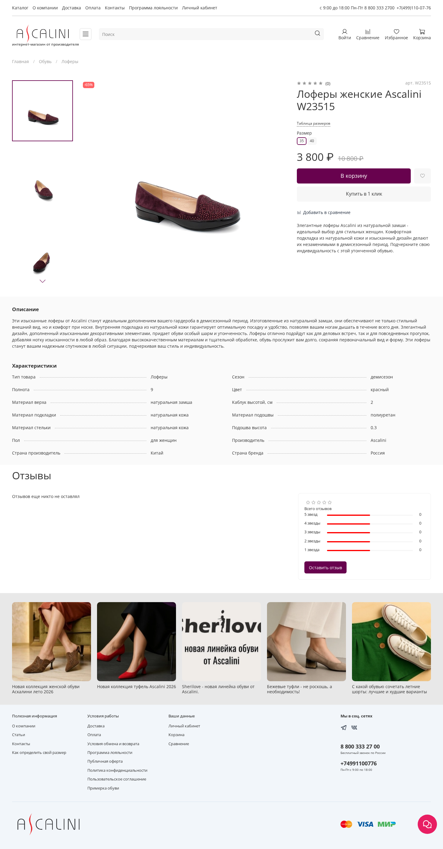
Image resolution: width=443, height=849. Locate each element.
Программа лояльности (153, 8)
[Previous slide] (92, 184)
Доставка (71, 8)
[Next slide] (42, 281)
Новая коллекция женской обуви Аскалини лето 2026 (46, 689)
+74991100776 (359, 763)
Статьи (18, 734)
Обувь (45, 61)
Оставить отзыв (325, 567)
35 (302, 140)
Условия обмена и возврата (113, 743)
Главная (20, 61)
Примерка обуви (103, 788)
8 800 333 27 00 (360, 746)
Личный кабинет (199, 8)
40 (312, 140)
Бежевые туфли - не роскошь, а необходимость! (299, 689)
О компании (45, 8)
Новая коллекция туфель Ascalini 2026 (136, 686)
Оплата (93, 8)
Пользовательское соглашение (116, 779)
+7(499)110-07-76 (414, 8)
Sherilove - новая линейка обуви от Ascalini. (218, 689)
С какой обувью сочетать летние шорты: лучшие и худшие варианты (389, 689)
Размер (304, 133)
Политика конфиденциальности (117, 770)
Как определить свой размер (39, 752)
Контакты (115, 8)
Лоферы (69, 61)
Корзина (176, 734)
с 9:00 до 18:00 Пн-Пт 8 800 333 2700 (357, 8)
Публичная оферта (105, 761)
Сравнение (178, 743)
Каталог (20, 8)
